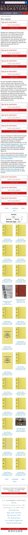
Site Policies (14, 510)
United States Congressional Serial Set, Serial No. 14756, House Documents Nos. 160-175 (20, 454)
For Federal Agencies (14, 520)
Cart (24, 13)
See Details (14, 493)
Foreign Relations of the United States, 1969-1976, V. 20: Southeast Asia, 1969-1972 (21, 301)
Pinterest (19, 531)
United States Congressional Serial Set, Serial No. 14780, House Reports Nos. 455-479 (20, 281)
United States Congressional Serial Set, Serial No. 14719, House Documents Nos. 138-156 (7, 260)
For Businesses (14, 518)
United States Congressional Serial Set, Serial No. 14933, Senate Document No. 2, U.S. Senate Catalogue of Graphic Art (7, 453)
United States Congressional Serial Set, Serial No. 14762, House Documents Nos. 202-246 (20, 413)
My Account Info (14, 515)
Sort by (8, 219)
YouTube (16, 531)
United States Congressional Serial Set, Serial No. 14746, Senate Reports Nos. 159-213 (7, 433)
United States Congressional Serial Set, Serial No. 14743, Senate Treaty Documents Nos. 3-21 (7, 373)
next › (23, 208)
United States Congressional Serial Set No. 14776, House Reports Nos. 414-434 (21, 393)
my (6, 13)
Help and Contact (14, 513)
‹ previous (15, 208)
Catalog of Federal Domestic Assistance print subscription (13, 157)
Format (14, 214)
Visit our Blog (14, 529)
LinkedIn (21, 531)
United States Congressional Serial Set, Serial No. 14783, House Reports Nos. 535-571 (7, 240)
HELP (15, 13)
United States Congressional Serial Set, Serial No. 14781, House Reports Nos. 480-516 (20, 240)
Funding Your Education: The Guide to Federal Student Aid (12, 170)
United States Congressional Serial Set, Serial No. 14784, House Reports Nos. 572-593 (7, 323)
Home (2, 16)
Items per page (11, 222)
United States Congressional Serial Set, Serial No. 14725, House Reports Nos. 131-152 (20, 260)
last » (15, 211)
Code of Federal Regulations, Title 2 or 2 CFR (14, 145)
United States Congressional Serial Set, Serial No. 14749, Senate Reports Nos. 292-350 (7, 348)
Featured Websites (14, 523)
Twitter (12, 531)
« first (6, 208)
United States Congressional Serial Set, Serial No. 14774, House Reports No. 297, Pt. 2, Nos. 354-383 (7, 281)
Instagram (14, 531)
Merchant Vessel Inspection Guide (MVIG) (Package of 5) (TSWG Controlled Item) (21, 430)
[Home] (14, 9)
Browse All (8, 16)
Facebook (9, 531)
